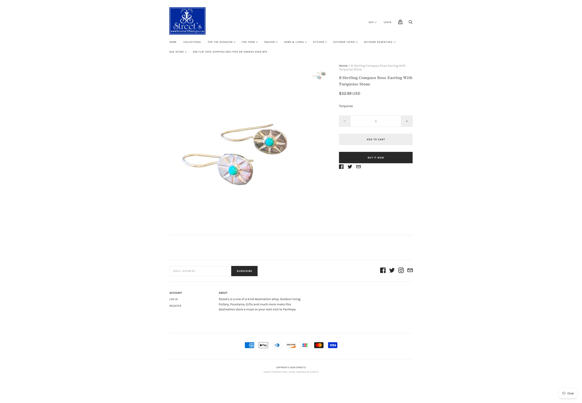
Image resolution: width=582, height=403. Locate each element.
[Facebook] (383, 271)
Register (175, 305)
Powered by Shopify (307, 372)
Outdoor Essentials (378, 42)
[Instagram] (401, 271)
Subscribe (244, 271)
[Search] (410, 23)
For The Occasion (220, 42)
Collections (192, 42)
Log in (173, 299)
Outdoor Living (344, 42)
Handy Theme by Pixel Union (279, 372)
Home (173, 42)
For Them (248, 42)
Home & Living (294, 42)
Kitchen (318, 42)
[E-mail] (410, 271)
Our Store (176, 51)
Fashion (269, 42)
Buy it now (376, 157)
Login (387, 22)
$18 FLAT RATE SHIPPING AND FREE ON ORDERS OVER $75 (230, 51)
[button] (319, 74)
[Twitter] (392, 271)
